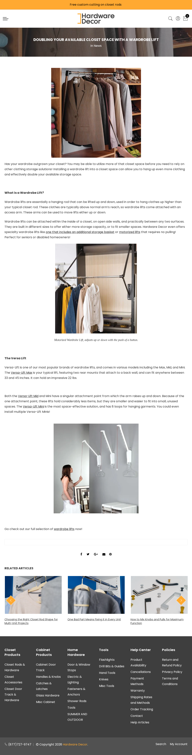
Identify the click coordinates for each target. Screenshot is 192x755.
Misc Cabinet (45, 702)
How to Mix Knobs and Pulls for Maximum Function (157, 621)
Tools (71, 707)
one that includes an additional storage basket (80, 232)
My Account (179, 744)
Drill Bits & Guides (111, 666)
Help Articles (139, 722)
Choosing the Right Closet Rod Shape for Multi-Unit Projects (31, 621)
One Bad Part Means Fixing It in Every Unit (94, 619)
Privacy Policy (172, 672)
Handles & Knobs (48, 677)
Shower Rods (77, 701)
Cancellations (140, 672)
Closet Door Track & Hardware (13, 694)
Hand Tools (107, 673)
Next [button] (181, 600)
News (98, 46)
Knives (103, 679)
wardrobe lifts (64, 529)
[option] (33, 600)
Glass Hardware (47, 695)
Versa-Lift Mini (33, 406)
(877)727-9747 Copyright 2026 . (48, 744)
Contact (136, 716)
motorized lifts (129, 232)
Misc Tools (106, 686)
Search (161, 744)
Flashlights (107, 660)
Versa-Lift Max (21, 372)
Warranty (137, 690)
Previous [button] (11, 600)
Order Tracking (141, 709)
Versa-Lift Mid (28, 396)
